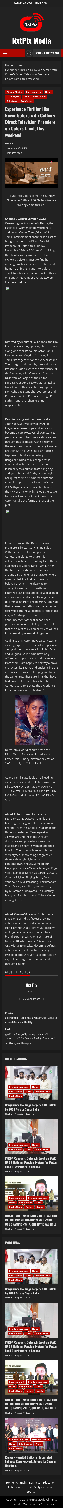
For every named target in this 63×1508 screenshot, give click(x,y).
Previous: (31, 1017)
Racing (29, 1207)
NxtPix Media (31, 40)
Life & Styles (13, 96)
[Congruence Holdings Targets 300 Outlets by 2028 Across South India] (31, 1083)
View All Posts (31, 999)
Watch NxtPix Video (47, 53)
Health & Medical (40, 1439)
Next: (30, 1036)
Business (34, 1482)
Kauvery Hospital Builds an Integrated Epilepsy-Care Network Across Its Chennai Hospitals (30, 1461)
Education (49, 1482)
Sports (40, 1207)
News (26, 96)
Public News (39, 96)
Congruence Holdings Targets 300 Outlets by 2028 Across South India (30, 1107)
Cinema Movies (14, 92)
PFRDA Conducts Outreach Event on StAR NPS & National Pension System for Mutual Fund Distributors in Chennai (31, 1162)
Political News (43, 1091)
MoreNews (29, 1504)
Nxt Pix (9, 143)
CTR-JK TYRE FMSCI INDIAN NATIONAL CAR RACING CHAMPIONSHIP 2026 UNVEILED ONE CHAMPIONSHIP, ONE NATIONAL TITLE (31, 1220)
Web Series (26, 101)
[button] (5, 53)
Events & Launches (18, 1087)
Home (48, 92)
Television (12, 101)
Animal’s (21, 1482)
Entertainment (33, 92)
